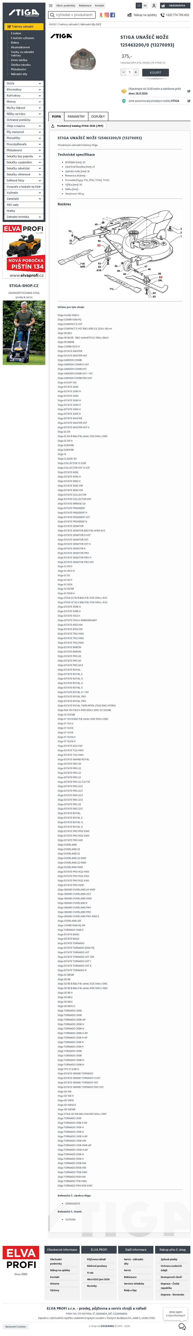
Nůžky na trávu (16, 114)
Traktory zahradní (22, 26)
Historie (54, 1284)
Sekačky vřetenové (18, 174)
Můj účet (154, 5)
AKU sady (13, 205)
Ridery (15, 43)
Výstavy (54, 1290)
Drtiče (10, 83)
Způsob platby (169, 1259)
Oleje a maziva (16, 126)
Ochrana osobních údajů (171, 1268)
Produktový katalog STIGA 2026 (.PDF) (80, 126)
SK (145, 5)
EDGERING (107, 1326)
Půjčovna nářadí (96, 1259)
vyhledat (53, 15)
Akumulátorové (20, 47)
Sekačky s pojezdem (19, 162)
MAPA (101, 15)
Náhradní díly (19, 74)
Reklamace (85, 5)
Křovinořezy (14, 89)
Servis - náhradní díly (133, 1261)
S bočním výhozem (22, 38)
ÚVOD (52, 24)
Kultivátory (14, 95)
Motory (11, 101)
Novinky (92, 1286)
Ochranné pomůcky (19, 120)
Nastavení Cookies (15, 1326)
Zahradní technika (18, 217)
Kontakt (99, 5)
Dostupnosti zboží (171, 1277)
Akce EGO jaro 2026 (98, 1279)
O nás (90, 1273)
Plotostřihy (13, 138)
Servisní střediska (134, 1284)
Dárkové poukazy (97, 1266)
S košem (16, 33)
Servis (127, 1270)
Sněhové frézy (15, 180)
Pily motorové (15, 132)
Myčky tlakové (16, 108)
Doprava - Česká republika (170, 1286)
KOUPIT (155, 72)
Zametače (13, 198)
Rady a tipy (130, 1290)
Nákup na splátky (145, 15)
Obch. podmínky (65, 5)
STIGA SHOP (24, 10)
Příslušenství (18, 69)
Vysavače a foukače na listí (23, 186)
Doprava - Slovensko (172, 1294)
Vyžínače (12, 192)
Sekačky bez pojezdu (20, 156)
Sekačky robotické (18, 168)
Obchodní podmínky (56, 1261)
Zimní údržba (19, 60)
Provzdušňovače (17, 144)
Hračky (11, 211)
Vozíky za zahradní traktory (22, 54)
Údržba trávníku (21, 65)
